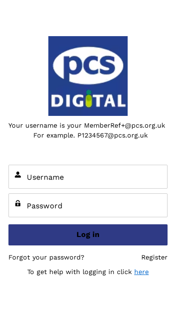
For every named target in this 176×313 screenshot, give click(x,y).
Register (154, 257)
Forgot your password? (46, 257)
